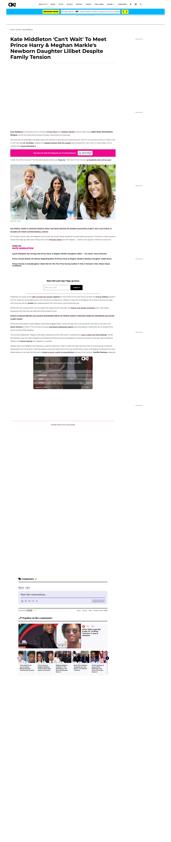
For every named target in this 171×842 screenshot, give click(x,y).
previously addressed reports (61, 327)
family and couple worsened (83, 308)
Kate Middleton (27, 29)
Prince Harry (52, 132)
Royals (70, 4)
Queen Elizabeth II (28, 146)
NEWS (53, 4)
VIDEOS (88, 4)
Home (12, 29)
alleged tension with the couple (57, 143)
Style (61, 4)
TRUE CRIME (99, 4)
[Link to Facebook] (130, 4)
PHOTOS (79, 4)
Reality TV (43, 4)
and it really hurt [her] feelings (94, 335)
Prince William (102, 297)
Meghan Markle (68, 132)
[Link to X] (140, 4)
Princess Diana (55, 240)
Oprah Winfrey (16, 327)
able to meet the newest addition (46, 297)
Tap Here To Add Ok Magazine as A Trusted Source (54, 153)
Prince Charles (26, 341)
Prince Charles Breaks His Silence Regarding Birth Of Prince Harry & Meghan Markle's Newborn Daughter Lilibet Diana (62, 259)
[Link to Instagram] (135, 4)
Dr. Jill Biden (28, 143)
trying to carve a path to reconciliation (58, 352)
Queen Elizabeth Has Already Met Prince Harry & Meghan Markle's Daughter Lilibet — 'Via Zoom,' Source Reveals (59, 254)
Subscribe (122, 4)
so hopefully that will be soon (98, 160)
